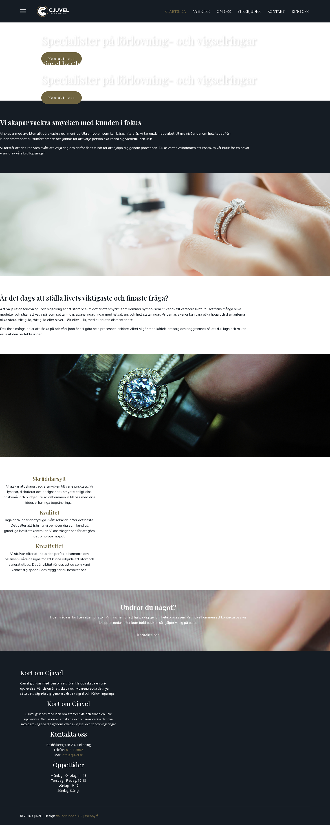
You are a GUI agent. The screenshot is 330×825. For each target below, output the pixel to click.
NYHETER (201, 11)
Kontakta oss (148, 634)
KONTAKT (276, 11)
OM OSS (224, 11)
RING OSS (300, 11)
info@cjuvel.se (72, 755)
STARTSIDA (175, 11)
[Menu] (23, 11)
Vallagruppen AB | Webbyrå (77, 816)
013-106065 (75, 750)
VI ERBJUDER (249, 11)
